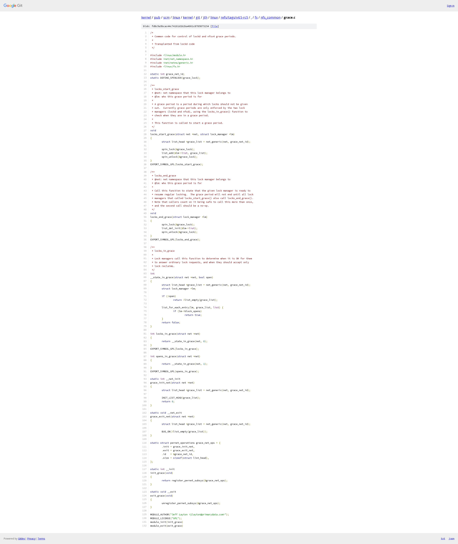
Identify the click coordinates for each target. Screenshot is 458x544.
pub (157, 17)
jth (205, 17)
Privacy (31, 538)
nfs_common (271, 17)
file (215, 26)
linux (176, 17)
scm (166, 17)
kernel (146, 17)
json (451, 538)
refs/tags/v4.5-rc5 (234, 17)
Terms (41, 538)
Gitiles (21, 538)
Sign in (450, 5)
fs (256, 17)
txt (443, 538)
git (198, 17)
